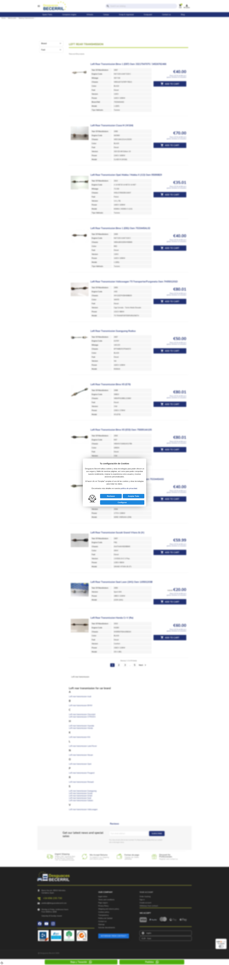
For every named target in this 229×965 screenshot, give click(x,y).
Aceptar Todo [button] (133, 496)
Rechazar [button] (111, 496)
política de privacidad (129, 488)
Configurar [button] (122, 502)
